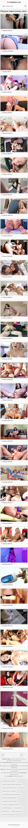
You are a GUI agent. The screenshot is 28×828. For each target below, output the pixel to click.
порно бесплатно (7, 762)
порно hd (10, 776)
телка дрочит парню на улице (9, 801)
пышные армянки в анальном (9, 788)
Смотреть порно (6, 759)
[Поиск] (25, 6)
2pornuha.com (15, 2)
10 (25, 755)
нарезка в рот (21, 788)
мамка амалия (5, 811)
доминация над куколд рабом (9, 798)
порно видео (23, 773)
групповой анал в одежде (8, 814)
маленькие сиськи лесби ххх (9, 781)
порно (2, 769)
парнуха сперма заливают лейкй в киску (12, 784)
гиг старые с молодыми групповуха (10, 804)
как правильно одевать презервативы (11, 794)
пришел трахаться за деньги (9, 791)
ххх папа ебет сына (18, 808)
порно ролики (14, 766)
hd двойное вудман (6, 808)
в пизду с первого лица (16, 811)
